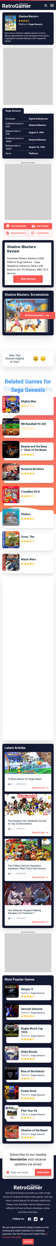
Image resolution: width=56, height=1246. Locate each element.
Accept (28, 1241)
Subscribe (43, 1172)
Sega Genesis (13, 110)
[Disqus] (28, 617)
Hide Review (28, 278)
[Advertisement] (28, 77)
